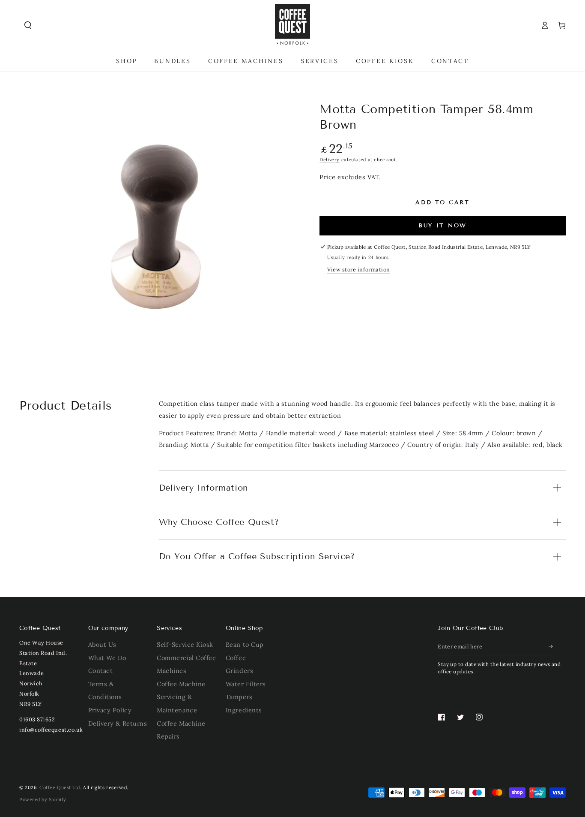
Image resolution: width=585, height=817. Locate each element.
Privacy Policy (110, 710)
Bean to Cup (245, 644)
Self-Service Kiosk (185, 644)
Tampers (239, 697)
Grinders (239, 671)
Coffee (236, 658)
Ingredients (244, 710)
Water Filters (246, 684)
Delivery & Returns (117, 723)
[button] (27, 25)
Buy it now (442, 225)
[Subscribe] (551, 646)
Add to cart (442, 202)
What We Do (107, 658)
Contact (100, 671)
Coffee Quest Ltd (59, 787)
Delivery (329, 160)
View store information (358, 269)
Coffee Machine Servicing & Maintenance (181, 697)
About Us (102, 644)
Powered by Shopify (42, 799)
